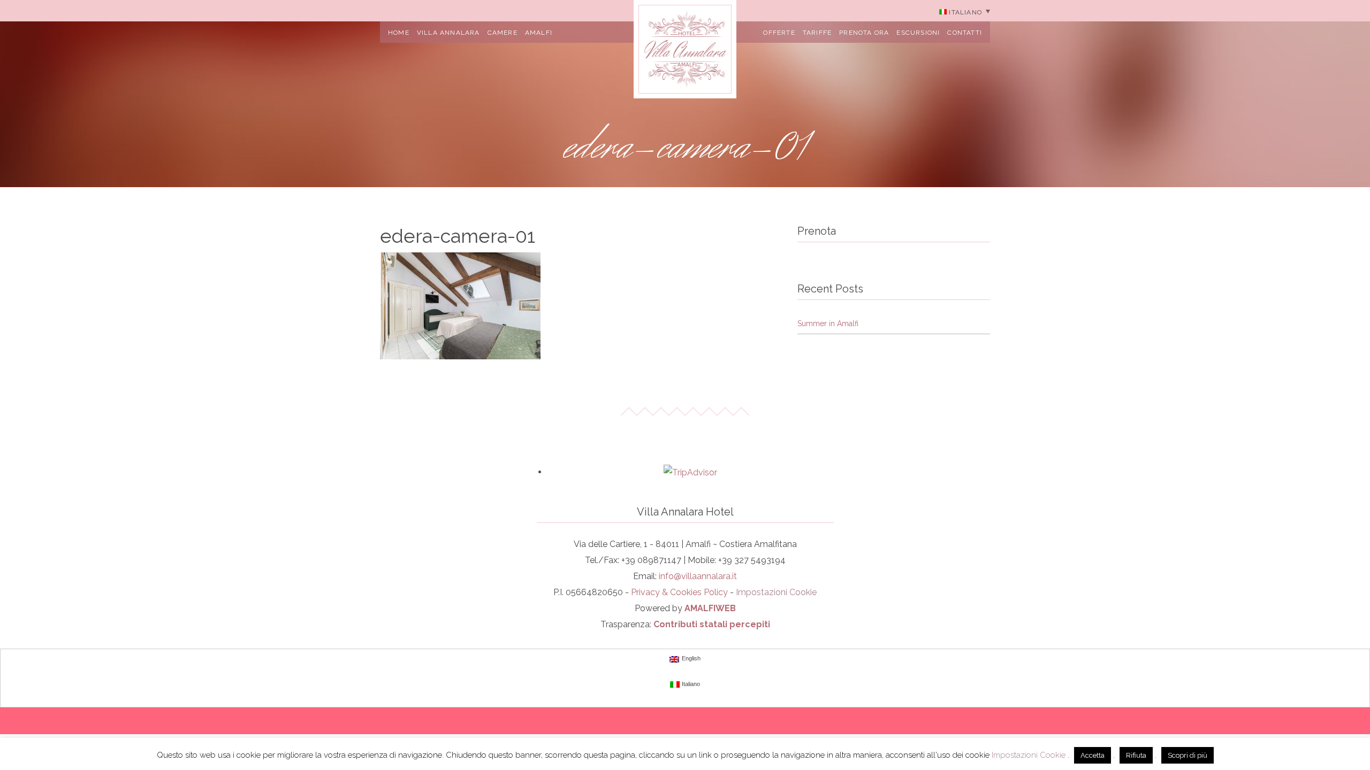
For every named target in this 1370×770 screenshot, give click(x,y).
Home (398, 32)
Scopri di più (1187, 755)
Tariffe (817, 32)
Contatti (964, 32)
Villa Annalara (448, 32)
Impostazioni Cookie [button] (776, 592)
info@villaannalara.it (698, 576)
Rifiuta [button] (1136, 755)
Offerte (779, 32)
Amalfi (538, 32)
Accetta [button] (1092, 755)
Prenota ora (864, 32)
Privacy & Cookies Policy (679, 592)
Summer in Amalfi (827, 323)
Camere (502, 32)
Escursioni (918, 32)
